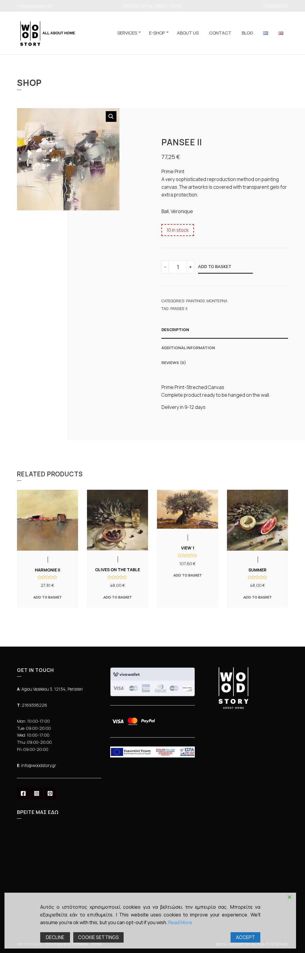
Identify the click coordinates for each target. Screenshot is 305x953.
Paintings (195, 300)
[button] (111, 116)
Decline (55, 937)
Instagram (36, 793)
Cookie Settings (98, 937)
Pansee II (178, 308)
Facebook (23, 793)
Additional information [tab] (188, 347)
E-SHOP (157, 33)
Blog (247, 33)
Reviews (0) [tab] (173, 362)
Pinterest (50, 793)
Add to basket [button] (47, 597)
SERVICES (127, 33)
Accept (245, 937)
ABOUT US (188, 33)
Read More (180, 922)
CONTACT (220, 33)
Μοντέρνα (216, 300)
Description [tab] (175, 329)
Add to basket (214, 266)
